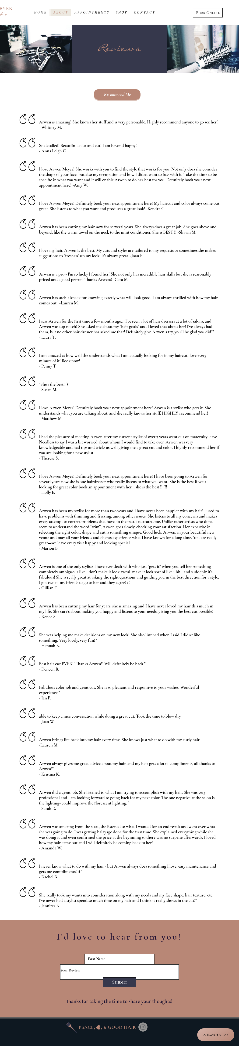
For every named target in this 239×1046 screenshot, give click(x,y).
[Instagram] (143, 1027)
